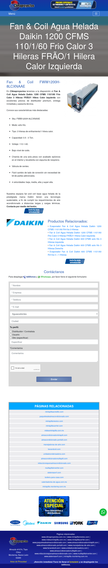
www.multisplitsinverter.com (84, 553)
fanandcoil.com (54, 449)
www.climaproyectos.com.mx (54, 536)
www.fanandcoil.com (51, 548)
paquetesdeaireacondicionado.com (54, 416)
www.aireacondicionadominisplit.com (83, 542)
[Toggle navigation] (96, 13)
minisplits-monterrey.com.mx (54, 486)
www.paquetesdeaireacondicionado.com (49, 542)
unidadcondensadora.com (54, 453)
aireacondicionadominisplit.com (54, 435)
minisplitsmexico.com (54, 421)
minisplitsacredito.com (54, 411)
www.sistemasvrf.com (53, 556)
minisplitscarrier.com (54, 425)
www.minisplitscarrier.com (78, 539)
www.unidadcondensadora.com (75, 548)
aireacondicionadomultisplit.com (54, 458)
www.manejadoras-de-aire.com (81, 545)
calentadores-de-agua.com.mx (54, 482)
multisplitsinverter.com (54, 468)
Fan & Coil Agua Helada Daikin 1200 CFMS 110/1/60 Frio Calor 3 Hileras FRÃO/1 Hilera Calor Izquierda (75, 234)
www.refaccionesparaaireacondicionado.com (53, 553)
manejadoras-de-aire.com (54, 444)
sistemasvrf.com (54, 472)
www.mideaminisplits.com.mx (54, 539)
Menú (12, 13)
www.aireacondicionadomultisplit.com (65, 550)
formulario (74, 561)
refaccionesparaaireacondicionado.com (54, 463)
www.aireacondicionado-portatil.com (52, 545)
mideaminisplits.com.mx (54, 430)
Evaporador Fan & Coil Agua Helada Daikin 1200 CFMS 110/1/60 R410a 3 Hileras (75, 228)
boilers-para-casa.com (54, 477)
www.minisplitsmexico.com (78, 536)
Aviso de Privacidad (18, 561)
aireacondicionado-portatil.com (54, 439)
